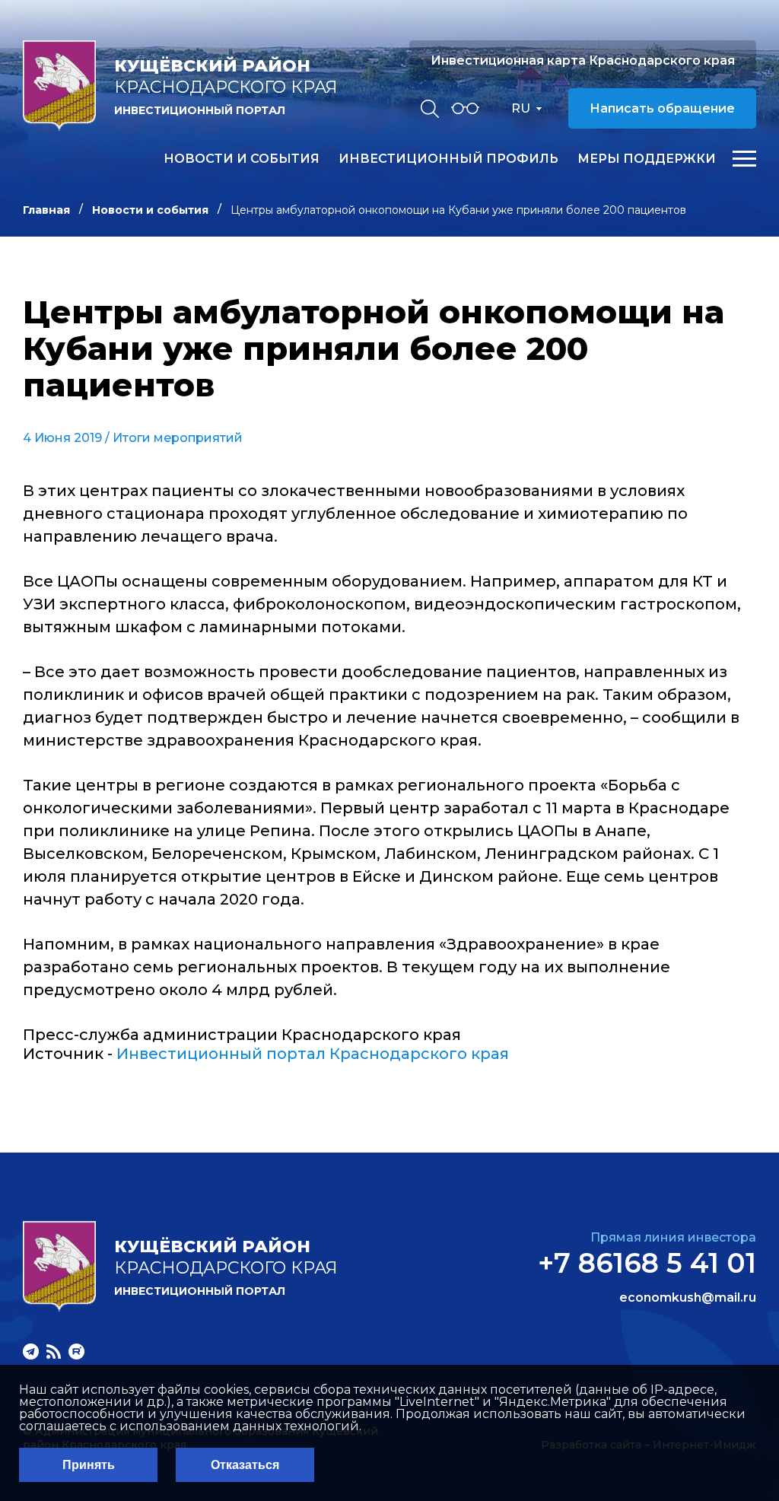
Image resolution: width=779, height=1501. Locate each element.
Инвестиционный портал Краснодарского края (312, 1054)
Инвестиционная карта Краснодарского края (583, 60)
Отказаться (245, 1464)
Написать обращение (662, 108)
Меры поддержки (646, 159)
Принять (88, 1464)
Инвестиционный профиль (448, 159)
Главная (46, 210)
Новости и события (242, 159)
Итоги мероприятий (178, 438)
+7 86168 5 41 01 (647, 1263)
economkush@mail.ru (687, 1298)
